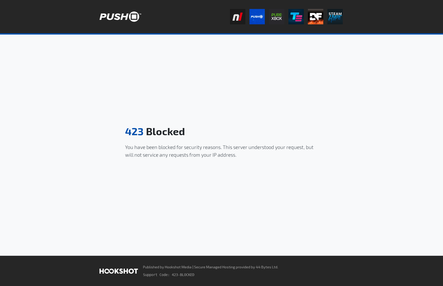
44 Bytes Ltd (266, 267)
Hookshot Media (178, 267)
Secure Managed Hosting (214, 267)
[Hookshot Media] (118, 271)
